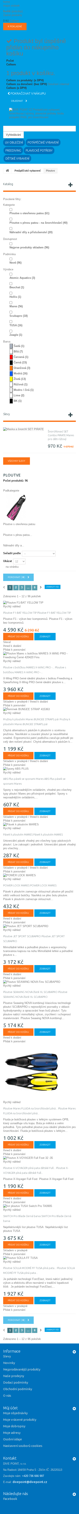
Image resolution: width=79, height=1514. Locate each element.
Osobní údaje (12, 1439)
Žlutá (20, 379)
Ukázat (7, 561)
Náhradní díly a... (13, 545)
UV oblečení (14, 142)
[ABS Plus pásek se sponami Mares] (39, 769)
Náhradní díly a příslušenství (30, 232)
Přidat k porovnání (14, 649)
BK (17, 400)
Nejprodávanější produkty (21, 1369)
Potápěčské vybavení (43, 142)
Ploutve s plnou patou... (17, 534)
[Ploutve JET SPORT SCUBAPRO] (39, 926)
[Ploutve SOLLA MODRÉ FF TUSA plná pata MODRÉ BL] (39, 1258)
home (6, 1)
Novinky (9, 1363)
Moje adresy (11, 1432)
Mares (16, 306)
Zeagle (15, 334)
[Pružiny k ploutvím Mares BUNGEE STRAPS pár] (39, 709)
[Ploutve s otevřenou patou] (16, 507)
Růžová (20, 384)
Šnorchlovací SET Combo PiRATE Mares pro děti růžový (61, 435)
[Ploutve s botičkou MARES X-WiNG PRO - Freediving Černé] (39, 655)
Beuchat (16, 287)
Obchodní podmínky (17, 1389)
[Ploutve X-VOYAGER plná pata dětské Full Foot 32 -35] (39, 1158)
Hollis (15, 296)
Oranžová (22, 368)
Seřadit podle (12, 553)
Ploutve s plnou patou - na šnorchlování (38, 222)
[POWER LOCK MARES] (39, 875)
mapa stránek (11, 5)
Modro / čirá (23, 389)
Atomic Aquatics (22, 277)
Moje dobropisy (14, 1426)
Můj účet (10, 1408)
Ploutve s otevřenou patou (29, 213)
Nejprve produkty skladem (29, 247)
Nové (15, 262)
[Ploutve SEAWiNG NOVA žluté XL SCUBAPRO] (39, 982)
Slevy (6, 414)
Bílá (18, 351)
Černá (20, 362)
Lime (19, 395)
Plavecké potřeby (39, 150)
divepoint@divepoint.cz (30, 1482)
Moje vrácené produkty (19, 1419)
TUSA (15, 325)
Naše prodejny (13, 1376)
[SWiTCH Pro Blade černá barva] (39, 1206)
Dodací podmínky (15, 1382)
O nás (7, 1395)
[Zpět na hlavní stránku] (7, 170)
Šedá (19, 346)
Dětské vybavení (17, 158)
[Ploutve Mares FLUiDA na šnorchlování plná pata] (39, 1071)
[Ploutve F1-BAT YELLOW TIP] (39, 603)
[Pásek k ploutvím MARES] (39, 824)
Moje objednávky (15, 1413)
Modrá (20, 373)
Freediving (13, 150)
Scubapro (18, 315)
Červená (21, 357)
